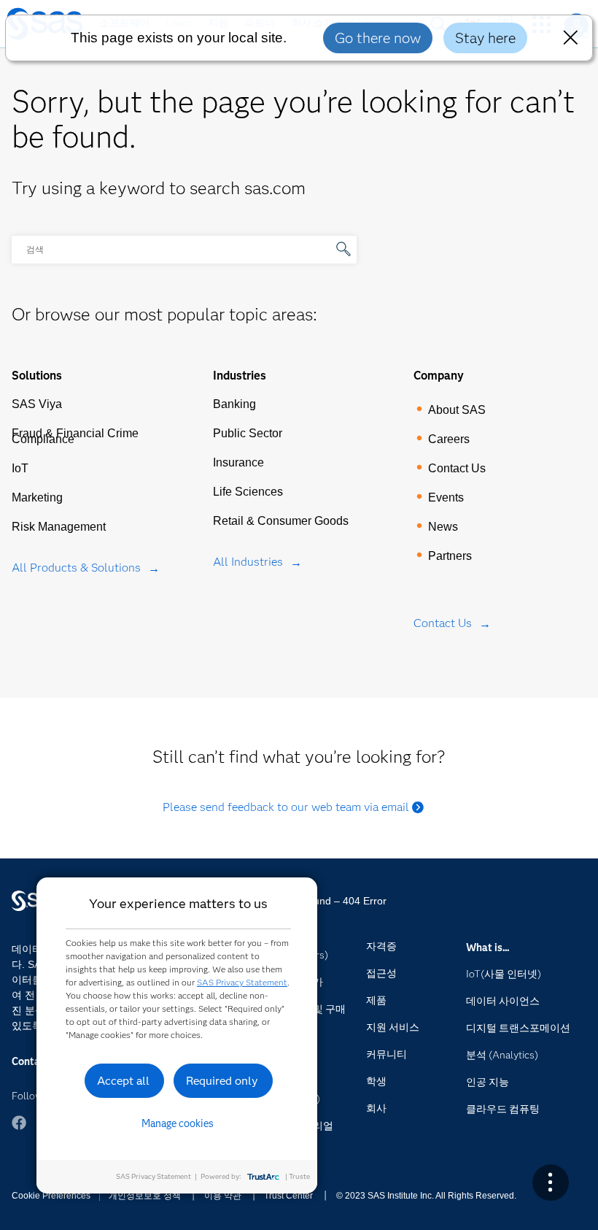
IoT (20, 468)
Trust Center (288, 1196)
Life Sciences (248, 491)
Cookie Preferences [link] (51, 1196)
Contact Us (457, 468)
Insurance (238, 462)
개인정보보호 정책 (145, 1196)
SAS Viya (37, 404)
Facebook (19, 1122)
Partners (450, 556)
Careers (449, 439)
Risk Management (59, 526)
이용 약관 (222, 1196)
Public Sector (247, 433)
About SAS (457, 410)
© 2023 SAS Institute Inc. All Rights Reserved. (426, 1196)
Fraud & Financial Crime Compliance (75, 436)
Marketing (37, 497)
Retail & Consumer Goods (281, 521)
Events (446, 497)
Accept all (123, 1081)
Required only (222, 1081)
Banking (234, 404)
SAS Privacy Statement (242, 982)
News (443, 526)
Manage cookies (177, 1123)
